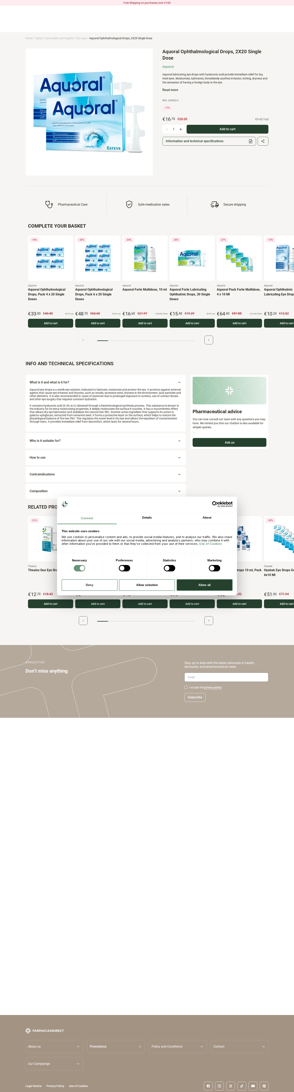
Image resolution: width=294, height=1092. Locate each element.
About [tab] (207, 517)
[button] (116, 1046)
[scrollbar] (146, 340)
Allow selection (147, 585)
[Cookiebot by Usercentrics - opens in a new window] (215, 504)
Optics (39, 38)
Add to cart (51, 323)
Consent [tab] (87, 518)
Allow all (204, 585)
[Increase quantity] (180, 129)
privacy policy (213, 687)
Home (29, 38)
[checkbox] (186, 687)
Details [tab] (147, 517)
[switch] (124, 568)
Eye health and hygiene (60, 38)
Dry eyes (81, 38)
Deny (89, 585)
